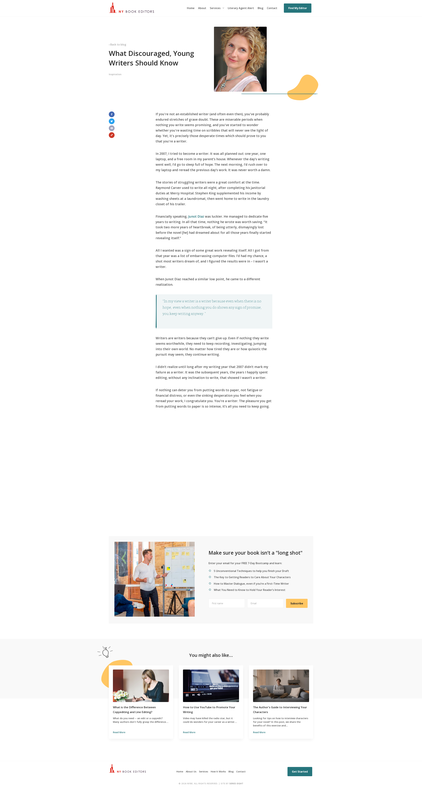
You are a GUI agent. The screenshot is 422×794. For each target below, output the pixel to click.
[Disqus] (211, 477)
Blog (260, 8)
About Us (191, 771)
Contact (272, 8)
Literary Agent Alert (241, 8)
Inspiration (115, 74)
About (202, 8)
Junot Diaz (196, 216)
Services (215, 8)
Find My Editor (297, 8)
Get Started (300, 771)
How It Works (218, 771)
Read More (119, 732)
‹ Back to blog (117, 44)
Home (191, 8)
